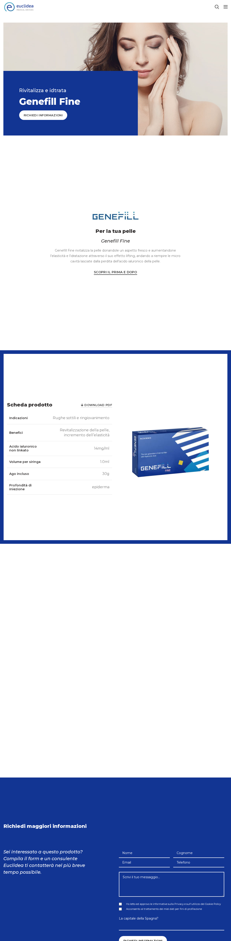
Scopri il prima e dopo (115, 272)
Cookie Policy (213, 904)
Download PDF (98, 405)
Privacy (179, 904)
